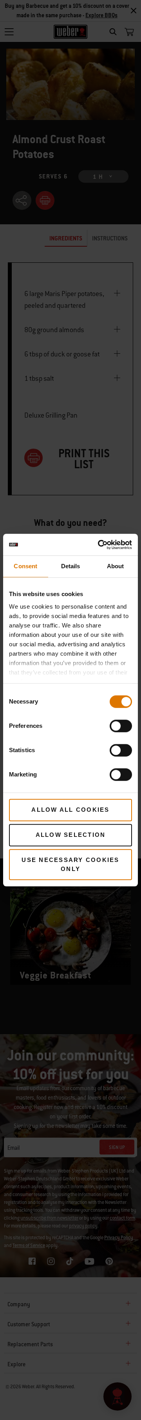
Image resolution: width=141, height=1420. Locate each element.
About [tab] (115, 566)
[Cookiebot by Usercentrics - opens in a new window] (99, 545)
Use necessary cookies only (70, 864)
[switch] (121, 726)
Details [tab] (70, 566)
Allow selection (71, 834)
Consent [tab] (25, 566)
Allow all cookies (70, 809)
